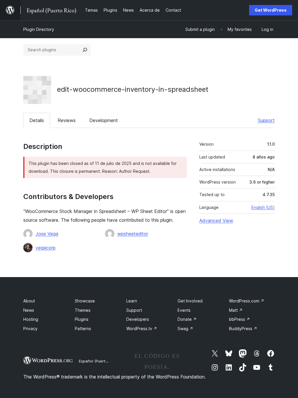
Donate (187, 319)
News (28, 310)
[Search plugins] (85, 50)
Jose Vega (47, 234)
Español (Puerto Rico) (98, 361)
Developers (137, 319)
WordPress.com (246, 300)
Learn (131, 300)
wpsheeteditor (132, 234)
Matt (236, 310)
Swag (185, 328)
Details (36, 120)
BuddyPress (243, 328)
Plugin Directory (38, 29)
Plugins (81, 319)
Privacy (30, 328)
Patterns (83, 328)
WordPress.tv (141, 328)
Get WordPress (271, 10)
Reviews (67, 120)
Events (184, 310)
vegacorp (46, 248)
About (29, 300)
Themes (83, 310)
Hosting (30, 319)
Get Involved (190, 300)
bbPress (239, 319)
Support (266, 120)
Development (103, 120)
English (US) (263, 207)
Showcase (85, 300)
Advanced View (216, 220)
